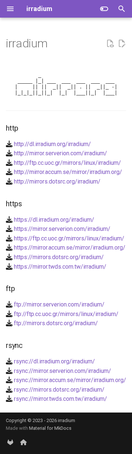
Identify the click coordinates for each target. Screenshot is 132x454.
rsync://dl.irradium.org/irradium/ (54, 361)
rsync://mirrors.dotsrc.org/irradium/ (59, 389)
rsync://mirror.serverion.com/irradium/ (62, 370)
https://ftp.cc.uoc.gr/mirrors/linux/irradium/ (69, 238)
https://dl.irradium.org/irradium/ (54, 219)
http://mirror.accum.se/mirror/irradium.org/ (68, 171)
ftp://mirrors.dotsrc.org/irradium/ (56, 323)
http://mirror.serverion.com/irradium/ (60, 153)
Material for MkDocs (50, 428)
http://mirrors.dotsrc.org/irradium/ (57, 181)
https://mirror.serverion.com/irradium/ (62, 228)
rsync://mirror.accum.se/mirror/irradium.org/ (70, 380)
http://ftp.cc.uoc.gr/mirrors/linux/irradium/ (67, 162)
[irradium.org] (23, 442)
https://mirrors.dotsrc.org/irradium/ (59, 257)
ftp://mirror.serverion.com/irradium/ (59, 304)
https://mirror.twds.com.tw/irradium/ (60, 266)
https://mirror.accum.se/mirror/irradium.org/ (69, 247)
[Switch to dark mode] (104, 8)
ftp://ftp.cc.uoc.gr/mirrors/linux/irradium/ (66, 313)
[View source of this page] (110, 43)
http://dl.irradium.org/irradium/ (52, 144)
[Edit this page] (121, 43)
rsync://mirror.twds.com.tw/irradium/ (60, 398)
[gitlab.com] (10, 442)
